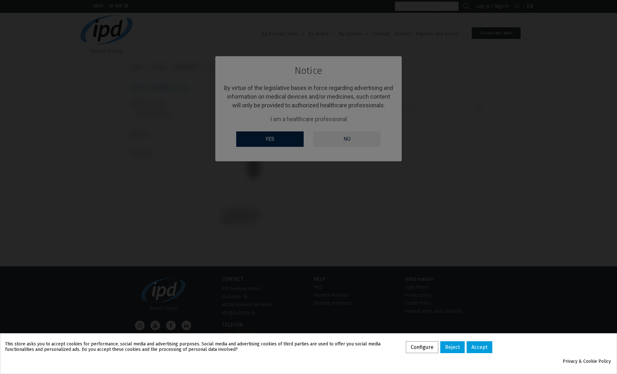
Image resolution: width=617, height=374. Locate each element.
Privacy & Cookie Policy (587, 361)
